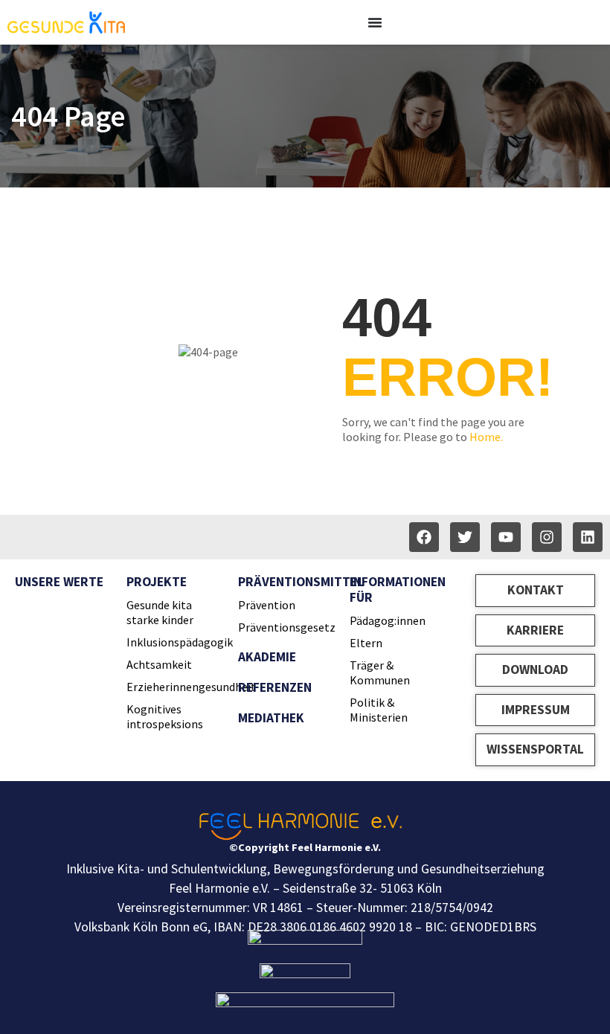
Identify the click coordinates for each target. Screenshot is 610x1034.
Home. (486, 436)
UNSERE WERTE (59, 582)
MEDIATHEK (271, 718)
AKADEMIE (267, 657)
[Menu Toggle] (374, 22)
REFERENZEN (275, 687)
